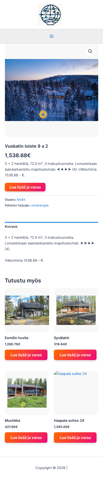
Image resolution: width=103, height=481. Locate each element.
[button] (90, 51)
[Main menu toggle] (51, 36)
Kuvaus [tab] (11, 226)
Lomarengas (39, 205)
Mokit (21, 199)
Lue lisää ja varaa (25, 187)
